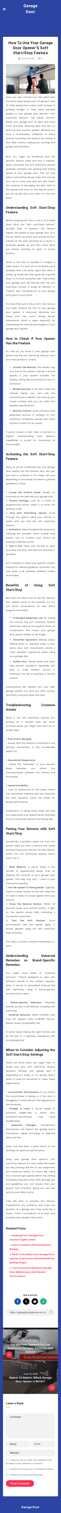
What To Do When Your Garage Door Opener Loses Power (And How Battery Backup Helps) (32, 1258)
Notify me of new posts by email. (27, 1474)
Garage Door (31, 8)
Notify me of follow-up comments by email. (32, 1469)
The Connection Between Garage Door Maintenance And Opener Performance (31, 1272)
